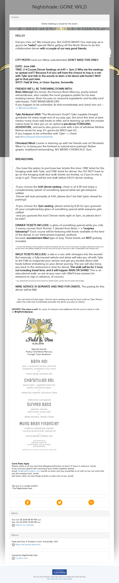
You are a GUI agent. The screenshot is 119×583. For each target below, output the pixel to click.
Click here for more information (59, 579)
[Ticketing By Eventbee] (59, 572)
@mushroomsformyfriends (37, 136)
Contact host (21, 558)
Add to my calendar (24, 525)
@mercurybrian (28, 108)
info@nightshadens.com (29, 471)
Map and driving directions (27, 544)
